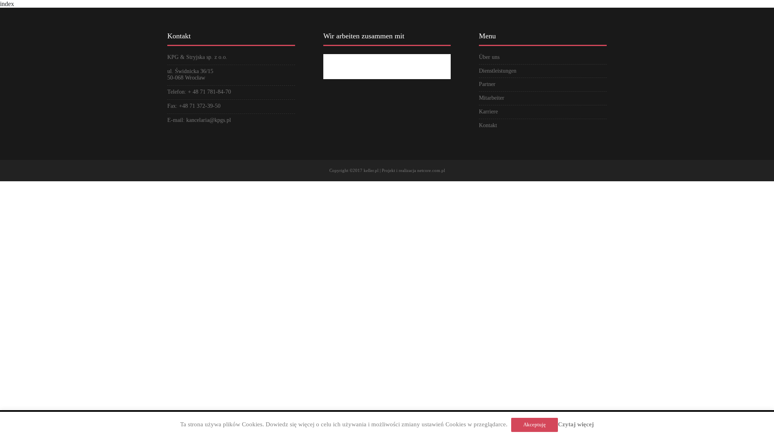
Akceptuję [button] (534, 424)
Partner (487, 84)
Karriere (488, 112)
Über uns (489, 57)
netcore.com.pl (431, 170)
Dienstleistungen (497, 71)
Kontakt (488, 125)
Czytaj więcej (576, 424)
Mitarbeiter (491, 98)
